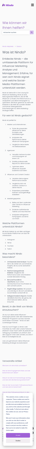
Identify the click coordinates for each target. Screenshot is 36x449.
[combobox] (16, 32)
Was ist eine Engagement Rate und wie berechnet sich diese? (16, 372)
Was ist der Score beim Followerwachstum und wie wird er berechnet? (17, 386)
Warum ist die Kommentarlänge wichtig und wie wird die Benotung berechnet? (16, 379)
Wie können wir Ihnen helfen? (14, 25)
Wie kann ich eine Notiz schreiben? (14, 366)
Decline (18, 440)
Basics (19, 46)
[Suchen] (32, 32)
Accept (18, 435)
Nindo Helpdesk (7, 46)
